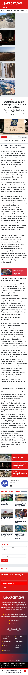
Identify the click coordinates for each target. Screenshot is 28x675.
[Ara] (4, 7)
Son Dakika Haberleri (18, 646)
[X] (11, 629)
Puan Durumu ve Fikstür (19, 642)
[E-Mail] (11, 485)
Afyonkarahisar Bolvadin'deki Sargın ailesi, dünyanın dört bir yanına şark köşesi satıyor (20, 520)
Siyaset (9, 10)
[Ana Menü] (6, 7)
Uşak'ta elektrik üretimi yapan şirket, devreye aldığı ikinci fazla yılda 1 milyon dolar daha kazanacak (21, 504)
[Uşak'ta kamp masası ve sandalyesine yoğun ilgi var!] (7, 497)
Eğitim (22, 10)
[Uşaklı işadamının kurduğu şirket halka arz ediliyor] (14, 127)
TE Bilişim (18, 660)
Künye (11, 656)
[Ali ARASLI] (4, 483)
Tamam (3, 667)
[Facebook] (8, 629)
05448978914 (15, 620)
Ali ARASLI (6, 140)
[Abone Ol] (23, 137)
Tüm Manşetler (7, 645)
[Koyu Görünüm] (2, 7)
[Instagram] (14, 629)
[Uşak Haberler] (12, 3)
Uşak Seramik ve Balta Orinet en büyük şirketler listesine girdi (7, 519)
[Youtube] (16, 629)
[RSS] (19, 629)
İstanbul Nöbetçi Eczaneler (7, 637)
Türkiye (3, 10)
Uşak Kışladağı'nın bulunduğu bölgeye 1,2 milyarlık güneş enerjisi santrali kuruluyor (20, 536)
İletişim (16, 656)
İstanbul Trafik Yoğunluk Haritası (6, 642)
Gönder (4, 560)
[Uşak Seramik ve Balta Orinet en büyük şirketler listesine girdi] (7, 513)
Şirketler (14, 99)
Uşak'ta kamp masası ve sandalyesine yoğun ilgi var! (6, 503)
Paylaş (4, 136)
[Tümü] (26, 569)
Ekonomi (16, 10)
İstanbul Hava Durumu (19, 637)
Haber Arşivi (7, 650)
